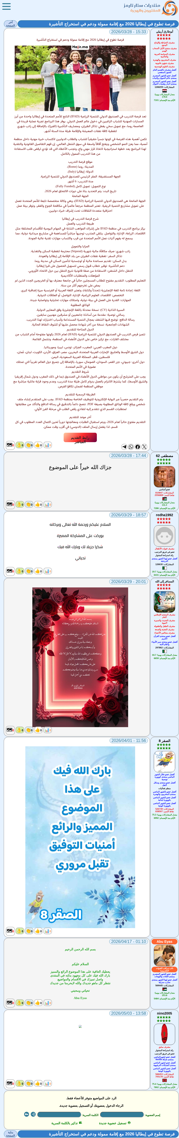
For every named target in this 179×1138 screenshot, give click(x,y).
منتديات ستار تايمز (142, 5)
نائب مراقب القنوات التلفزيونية (164, 969)
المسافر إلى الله (164, 581)
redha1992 (164, 515)
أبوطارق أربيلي (164, 31)
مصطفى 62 (164, 456)
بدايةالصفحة (10, 1134)
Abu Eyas (164, 941)
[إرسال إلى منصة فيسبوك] (138, 447)
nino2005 (164, 1013)
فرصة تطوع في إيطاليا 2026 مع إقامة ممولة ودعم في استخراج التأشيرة (112, 23)
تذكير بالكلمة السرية (66, 1123)
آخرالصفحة (10, 24)
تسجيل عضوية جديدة (115, 1123)
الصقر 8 (164, 741)
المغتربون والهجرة (145, 10)
